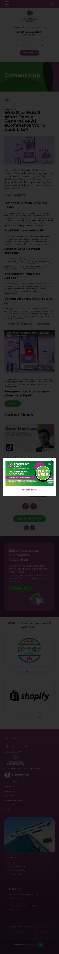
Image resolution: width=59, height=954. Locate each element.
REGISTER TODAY (29, 490)
